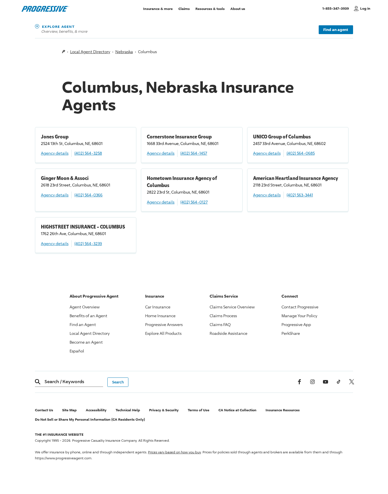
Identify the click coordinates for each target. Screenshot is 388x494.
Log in (365, 8)
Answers (164, 324)
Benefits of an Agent (88, 315)
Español (77, 350)
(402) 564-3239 (88, 243)
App (296, 324)
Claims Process (223, 315)
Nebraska (124, 51)
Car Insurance (157, 306)
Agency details (54, 153)
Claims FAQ (220, 324)
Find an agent (335, 29)
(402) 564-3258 (88, 153)
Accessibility (96, 410)
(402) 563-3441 (300, 194)
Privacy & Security (164, 410)
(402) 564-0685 (301, 153)
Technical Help (128, 410)
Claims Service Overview (232, 306)
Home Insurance (160, 315)
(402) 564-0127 (194, 202)
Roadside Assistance (228, 333)
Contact (299, 306)
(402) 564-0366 (88, 194)
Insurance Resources (283, 410)
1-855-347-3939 (336, 8)
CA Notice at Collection (237, 410)
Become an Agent (86, 342)
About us (237, 8)
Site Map (69, 410)
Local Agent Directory (90, 51)
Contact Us (44, 410)
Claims (184, 8)
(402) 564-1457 (193, 153)
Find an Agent (83, 324)
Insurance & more (158, 8)
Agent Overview (85, 306)
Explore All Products (163, 333)
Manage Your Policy (299, 315)
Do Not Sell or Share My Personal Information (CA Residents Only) (90, 419)
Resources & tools (210, 8)
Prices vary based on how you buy (174, 452)
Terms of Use (198, 410)
